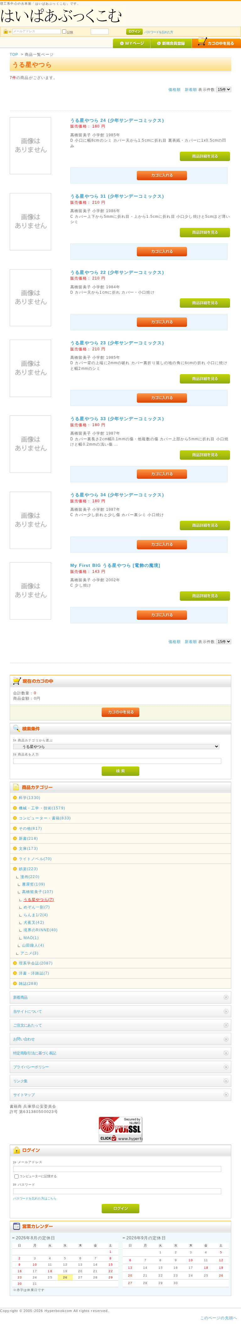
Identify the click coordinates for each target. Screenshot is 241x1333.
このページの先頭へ (218, 1318)
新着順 (191, 89)
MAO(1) (31, 938)
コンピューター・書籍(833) (45, 818)
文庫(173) (28, 848)
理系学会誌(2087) (36, 963)
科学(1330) (29, 798)
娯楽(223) (28, 869)
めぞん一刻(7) (37, 907)
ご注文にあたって (27, 1025)
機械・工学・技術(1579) (42, 808)
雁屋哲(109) (33, 884)
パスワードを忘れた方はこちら (35, 1198)
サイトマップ (24, 1095)
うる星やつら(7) (39, 899)
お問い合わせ (24, 1039)
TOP (14, 54)
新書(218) (28, 838)
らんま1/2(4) (36, 915)
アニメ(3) (29, 953)
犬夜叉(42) (34, 922)
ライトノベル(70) (35, 859)
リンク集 (20, 1081)
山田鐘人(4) (33, 945)
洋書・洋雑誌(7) (34, 973)
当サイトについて (27, 1011)
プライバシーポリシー (31, 1067)
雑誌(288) (28, 983)
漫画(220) (30, 877)
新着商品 (20, 997)
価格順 (175, 89)
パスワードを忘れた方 (158, 32)
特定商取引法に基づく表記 (34, 1053)
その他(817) (30, 828)
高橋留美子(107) (38, 892)
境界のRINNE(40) (41, 930)
